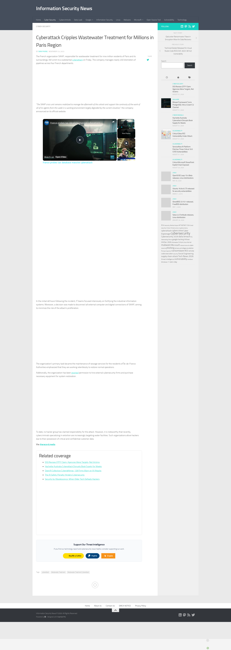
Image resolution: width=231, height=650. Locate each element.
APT (180, 225)
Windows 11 (165, 262)
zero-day (173, 262)
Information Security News (64, 8)
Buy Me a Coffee (75, 556)
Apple (176, 225)
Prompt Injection (166, 251)
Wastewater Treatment (58, 572)
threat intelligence (167, 259)
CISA (188, 225)
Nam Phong (43, 51)
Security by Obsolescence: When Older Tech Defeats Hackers (72, 479)
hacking (181, 239)
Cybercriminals (65, 20)
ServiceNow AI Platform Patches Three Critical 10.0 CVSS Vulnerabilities (183, 149)
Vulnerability (169, 20)
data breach (184, 236)
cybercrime (177, 230)
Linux (118, 20)
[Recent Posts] (166, 77)
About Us (97, 606)
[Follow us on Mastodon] (185, 26)
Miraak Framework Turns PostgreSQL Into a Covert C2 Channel (183, 104)
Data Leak (78, 20)
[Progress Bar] (125, 125)
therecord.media (47, 444)
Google (88, 20)
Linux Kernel (187, 242)
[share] (113, 122)
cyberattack (77, 60)
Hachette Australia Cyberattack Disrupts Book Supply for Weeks (73, 466)
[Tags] (189, 77)
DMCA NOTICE (125, 606)
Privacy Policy (140, 606)
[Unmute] (121, 127)
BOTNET (183, 225)
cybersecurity (180, 233)
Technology (182, 20)
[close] (207, 640)
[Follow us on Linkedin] (181, 26)
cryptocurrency (183, 228)
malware (166, 244)
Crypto (110, 556)
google (175, 239)
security (175, 254)
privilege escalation (187, 248)
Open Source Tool (154, 20)
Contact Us (110, 606)
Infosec (187, 239)
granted (74, 372)
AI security (166, 225)
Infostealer (175, 242)
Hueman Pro (61, 617)
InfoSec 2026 (166, 242)
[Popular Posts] (178, 77)
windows (190, 259)
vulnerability (180, 258)
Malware (127, 20)
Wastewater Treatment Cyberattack (78, 572)
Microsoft (137, 20)
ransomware (177, 250)
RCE (186, 251)
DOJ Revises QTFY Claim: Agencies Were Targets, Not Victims (72, 462)
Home (38, 20)
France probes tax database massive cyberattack (75, 122)
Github (170, 239)
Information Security (104, 20)
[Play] (118, 127)
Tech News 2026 (185, 256)
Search (163, 61)
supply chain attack (169, 256)
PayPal (94, 556)
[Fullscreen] (133, 127)
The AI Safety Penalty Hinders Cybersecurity (65, 475)
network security (185, 245)
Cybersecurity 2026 (169, 236)
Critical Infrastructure (172, 228)
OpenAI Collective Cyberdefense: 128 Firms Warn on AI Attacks (73, 470)
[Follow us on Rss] (189, 26)
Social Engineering (185, 253)
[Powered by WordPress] (45, 617)
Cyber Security (50, 20)
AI (162, 225)
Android (172, 225)
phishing (170, 248)
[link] (46, 122)
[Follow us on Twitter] (193, 26)
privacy (177, 248)
